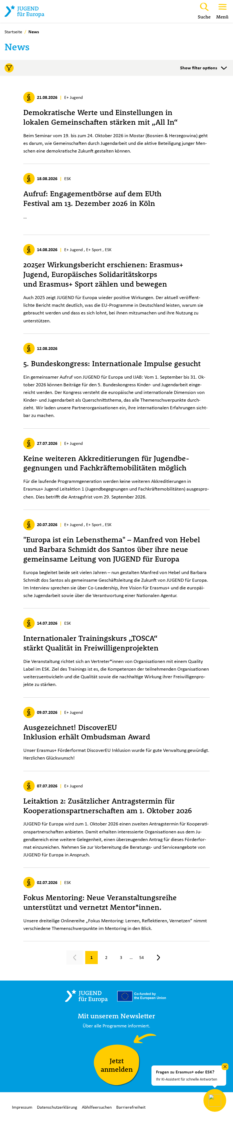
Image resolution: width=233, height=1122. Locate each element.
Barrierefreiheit (130, 1107)
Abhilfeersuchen (97, 1107)
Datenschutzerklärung (57, 1107)
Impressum (22, 1107)
